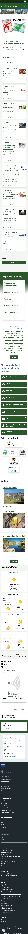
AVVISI (5, 41)
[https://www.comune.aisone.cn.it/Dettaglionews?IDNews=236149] (14, 469)
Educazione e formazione (7, 808)
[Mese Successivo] (25, 262)
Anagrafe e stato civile (6, 801)
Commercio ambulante (19, 335)
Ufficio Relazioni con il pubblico (8, 861)
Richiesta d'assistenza (6, 912)
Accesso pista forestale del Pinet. (9, 126)
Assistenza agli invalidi (9, 331)
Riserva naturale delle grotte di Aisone (10, 213)
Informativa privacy (5, 898)
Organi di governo (5, 786)
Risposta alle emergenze (9, 348)
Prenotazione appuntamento (8, 910)
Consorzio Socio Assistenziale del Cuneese (11, 894)
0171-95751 (8, 852)
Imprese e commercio (6, 810)
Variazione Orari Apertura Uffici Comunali (9, 72)
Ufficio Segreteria (14, 90)
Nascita (11, 344)
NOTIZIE (7, 68)
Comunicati (3, 827)
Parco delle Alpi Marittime (7, 889)
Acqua (20, 329)
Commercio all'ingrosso (16, 333)
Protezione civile (11, 346)
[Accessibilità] (4, 930)
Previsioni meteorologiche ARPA (11, 655)
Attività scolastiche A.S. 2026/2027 (9, 108)
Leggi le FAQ (4, 907)
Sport (23, 348)
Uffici (2, 793)
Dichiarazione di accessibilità (7, 903)
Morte (6, 344)
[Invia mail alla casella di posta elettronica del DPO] (8, 874)
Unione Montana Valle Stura (7, 892)
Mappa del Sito (19, 928)
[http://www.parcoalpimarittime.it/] (14, 444)
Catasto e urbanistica (6, 805)
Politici (2, 791)
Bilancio (8, 333)
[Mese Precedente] (3, 262)
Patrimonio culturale (18, 344)
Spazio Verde (18, 348)
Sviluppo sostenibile (10, 350)
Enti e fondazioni (5, 784)
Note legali (3, 901)
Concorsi (18, 337)
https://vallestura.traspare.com (10, 181)
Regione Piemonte (5, 1)
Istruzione (6, 341)
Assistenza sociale (19, 331)
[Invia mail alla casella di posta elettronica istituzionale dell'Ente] (12, 856)
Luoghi (2, 837)
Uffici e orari (3, 863)
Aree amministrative (6, 779)
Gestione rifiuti (8, 339)
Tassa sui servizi (19, 350)
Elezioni (23, 337)
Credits (8, 928)
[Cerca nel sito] (23, 6)
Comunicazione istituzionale (9, 337)
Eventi (2, 839)
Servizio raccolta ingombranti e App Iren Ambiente (10, 195)
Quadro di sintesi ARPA (9, 717)
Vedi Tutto (14, 561)
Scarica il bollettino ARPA (9, 716)
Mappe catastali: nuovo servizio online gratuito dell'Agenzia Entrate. (9, 147)
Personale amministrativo (7, 788)
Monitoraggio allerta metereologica (8, 237)
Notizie (2, 825)
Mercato (22, 341)
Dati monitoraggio (5, 927)
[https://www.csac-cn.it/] (23, 453)
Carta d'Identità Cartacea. (13, 43)
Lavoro (11, 341)
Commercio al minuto (8, 335)
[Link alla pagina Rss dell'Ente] (2, 919)
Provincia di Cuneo (5, 887)
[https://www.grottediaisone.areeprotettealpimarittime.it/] (14, 461)
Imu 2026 (5, 92)
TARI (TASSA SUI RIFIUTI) (7, 817)
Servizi (16, 927)
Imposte (21, 339)
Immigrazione (15, 339)
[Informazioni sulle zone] (7, 672)
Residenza (18, 346)
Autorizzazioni (4, 803)
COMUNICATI (8, 190)
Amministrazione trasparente (8, 905)
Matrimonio (16, 341)
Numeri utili (3, 866)
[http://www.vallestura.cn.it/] (10, 453)
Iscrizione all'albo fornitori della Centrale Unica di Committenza (11, 169)
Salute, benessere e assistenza (8, 812)
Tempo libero (14, 352)
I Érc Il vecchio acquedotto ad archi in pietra (11, 896)
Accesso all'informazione (12, 329)
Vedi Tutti (14, 357)
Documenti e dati (5, 781)
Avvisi (2, 829)
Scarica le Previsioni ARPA (9, 653)
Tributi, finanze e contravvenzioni (8, 815)
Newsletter (3, 921)
